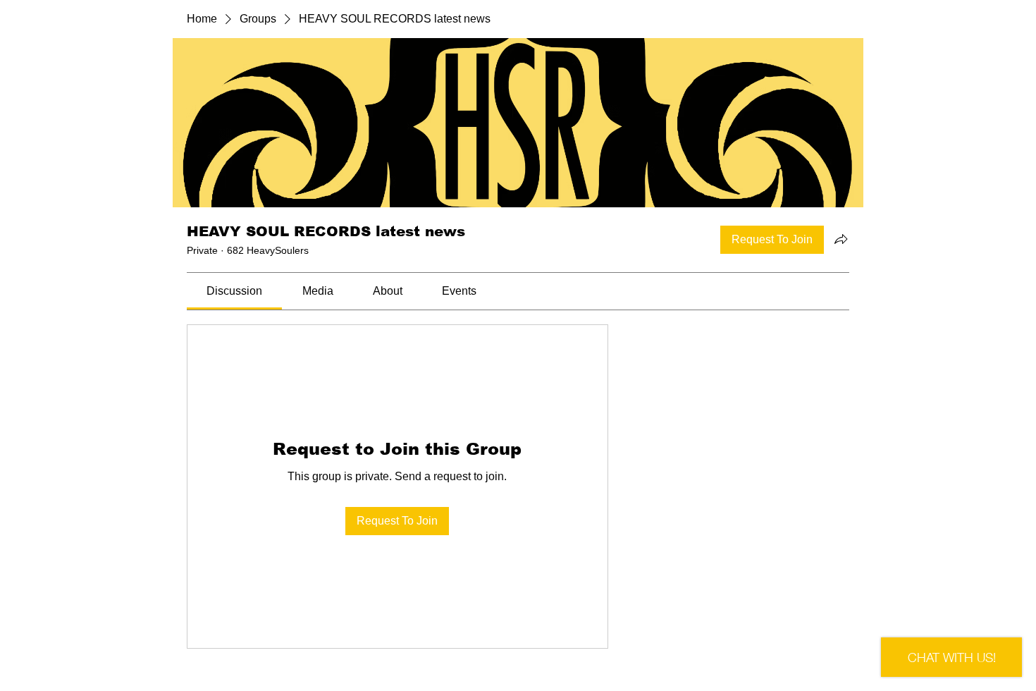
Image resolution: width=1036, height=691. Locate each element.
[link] (234, 291)
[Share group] (840, 239)
